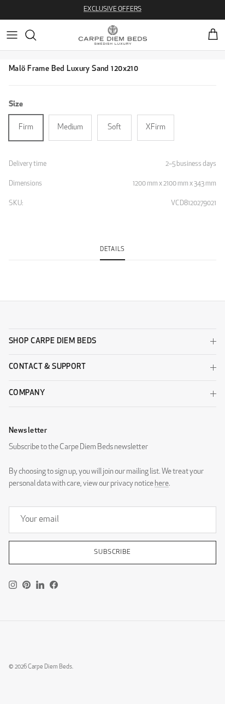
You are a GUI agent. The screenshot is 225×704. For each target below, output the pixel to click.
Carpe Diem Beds (50, 667)
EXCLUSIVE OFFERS (112, 9)
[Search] (36, 35)
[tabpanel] (112, 266)
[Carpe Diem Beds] (113, 35)
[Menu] (12, 35)
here (162, 484)
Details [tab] (112, 250)
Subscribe (113, 552)
